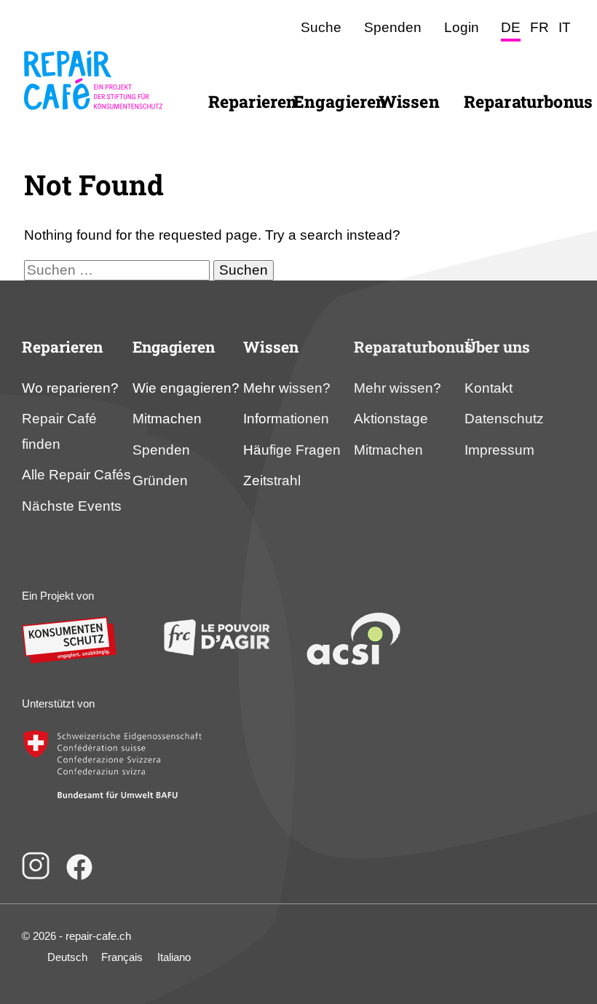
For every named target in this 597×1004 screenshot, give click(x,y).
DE (511, 27)
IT (564, 27)
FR (539, 27)
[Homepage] (93, 119)
